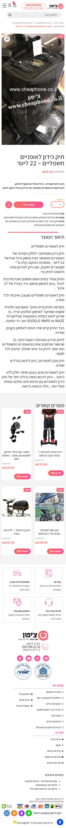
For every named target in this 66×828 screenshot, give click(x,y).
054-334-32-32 (31, 646)
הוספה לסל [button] (22, 476)
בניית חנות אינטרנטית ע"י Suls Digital (35, 822)
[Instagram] (37, 658)
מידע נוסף (56, 473)
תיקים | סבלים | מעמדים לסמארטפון (21, 217)
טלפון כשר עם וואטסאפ (46, 785)
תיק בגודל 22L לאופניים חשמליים (42, 221)
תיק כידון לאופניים (18, 221)
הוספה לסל (28, 204)
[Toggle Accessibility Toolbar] (60, 822)
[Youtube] (29, 658)
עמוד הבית (59, 22)
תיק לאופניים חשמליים (44, 225)
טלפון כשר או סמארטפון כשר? (43, 788)
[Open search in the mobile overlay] (33, 15)
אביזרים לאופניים (43, 22)
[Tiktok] (20, 658)
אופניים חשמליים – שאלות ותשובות (41, 781)
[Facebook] (46, 658)
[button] (7, 39)
